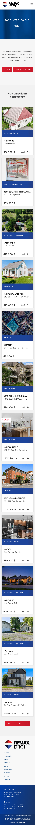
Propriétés (7, 756)
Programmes (8, 769)
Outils (6, 766)
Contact (7, 779)
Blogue (6, 776)
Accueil (7, 69)
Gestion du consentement (22, 819)
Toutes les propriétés (17, 724)
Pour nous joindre (23, 69)
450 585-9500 (12, 796)
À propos (7, 762)
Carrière (7, 772)
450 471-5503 (11, 808)
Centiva (21, 822)
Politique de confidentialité (14, 818)
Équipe (6, 759)
